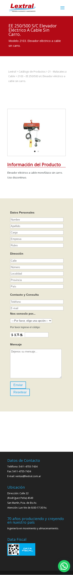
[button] (64, 566)
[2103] (32, 156)
